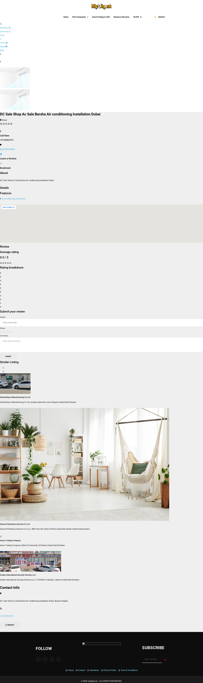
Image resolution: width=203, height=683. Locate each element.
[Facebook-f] (42, 17)
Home (65, 17)
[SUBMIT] (165, 659)
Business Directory (121, 17)
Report (10, 625)
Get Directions (7, 149)
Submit (8, 356)
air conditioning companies (13, 199)
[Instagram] (39, 17)
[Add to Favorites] (1, 164)
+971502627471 (7, 616)
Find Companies (79, 17)
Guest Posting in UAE (101, 17)
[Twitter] (45, 17)
